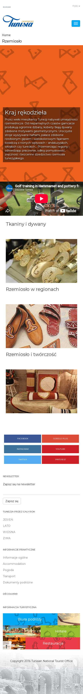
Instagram (23, 449)
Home (6, 35)
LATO (6, 526)
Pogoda (8, 570)
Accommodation (14, 564)
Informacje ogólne (15, 557)
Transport (9, 576)
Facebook (22, 438)
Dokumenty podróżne (18, 582)
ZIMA (6, 538)
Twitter (23, 459)
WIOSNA (9, 532)
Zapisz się (11, 501)
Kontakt (7, 7)
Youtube (60, 449)
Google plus (60, 438)
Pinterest (60, 459)
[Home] (18, 21)
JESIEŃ (8, 519)
